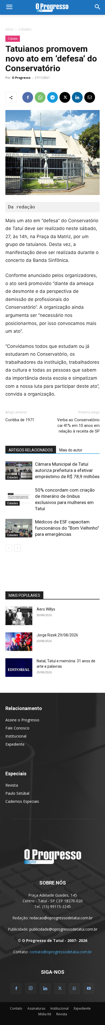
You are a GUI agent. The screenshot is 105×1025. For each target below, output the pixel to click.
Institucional (15, 736)
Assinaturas (36, 1008)
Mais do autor (70, 450)
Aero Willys (46, 609)
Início (9, 29)
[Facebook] (27, 97)
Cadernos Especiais (22, 801)
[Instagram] (30, 988)
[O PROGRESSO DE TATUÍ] (52, 7)
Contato (16, 1008)
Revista (11, 785)
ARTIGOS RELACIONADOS (31, 450)
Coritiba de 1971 (19, 419)
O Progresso (21, 78)
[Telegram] (52, 97)
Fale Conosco (17, 728)
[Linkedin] (77, 97)
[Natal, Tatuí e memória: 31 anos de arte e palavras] (18, 667)
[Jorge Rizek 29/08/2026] (18, 641)
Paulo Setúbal (17, 793)
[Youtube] (88, 988)
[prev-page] (8, 548)
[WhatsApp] (40, 97)
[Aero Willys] (18, 615)
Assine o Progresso (22, 719)
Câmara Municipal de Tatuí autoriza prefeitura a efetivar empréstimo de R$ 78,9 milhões (67, 470)
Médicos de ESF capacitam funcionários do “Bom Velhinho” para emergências (67, 528)
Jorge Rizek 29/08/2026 (57, 635)
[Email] (89, 97)
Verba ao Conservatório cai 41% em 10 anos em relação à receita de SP (78, 425)
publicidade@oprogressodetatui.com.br (63, 929)
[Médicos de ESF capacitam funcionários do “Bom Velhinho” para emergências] (18, 528)
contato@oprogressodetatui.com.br (60, 951)
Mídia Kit (44, 1014)
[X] (65, 97)
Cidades (25, 29)
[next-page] (17, 548)
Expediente (14, 744)
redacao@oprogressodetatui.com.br (61, 917)
